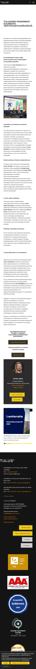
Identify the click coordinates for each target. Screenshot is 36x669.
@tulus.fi (21, 385)
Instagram (26, 545)
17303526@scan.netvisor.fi (12, 513)
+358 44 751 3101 (18, 387)
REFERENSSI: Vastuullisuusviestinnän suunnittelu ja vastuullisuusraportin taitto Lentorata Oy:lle (17, 438)
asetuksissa (25, 660)
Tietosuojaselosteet (10, 517)
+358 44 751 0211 (11, 491)
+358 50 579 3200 (12, 472)
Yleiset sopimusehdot (10, 519)
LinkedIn (27, 539)
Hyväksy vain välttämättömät (20, 663)
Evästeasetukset (9, 522)
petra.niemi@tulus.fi (23, 482)
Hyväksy (5, 663)
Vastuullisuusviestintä (18, 342)
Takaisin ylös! (25, 527)
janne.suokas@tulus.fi (24, 491)
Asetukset (6, 666)
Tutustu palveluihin (17, 394)
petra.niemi (15, 385)
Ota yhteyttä (17, 399)
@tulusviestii (18, 355)
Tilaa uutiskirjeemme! (22, 533)
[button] (31, 410)
